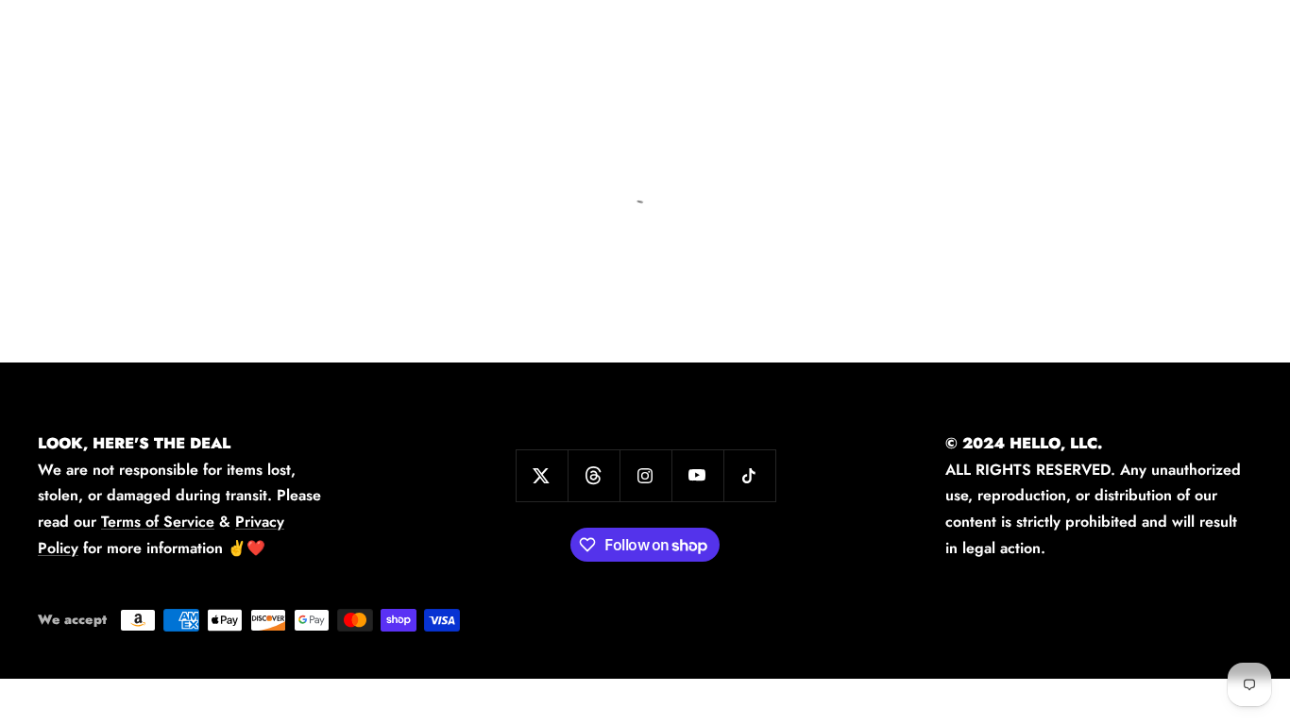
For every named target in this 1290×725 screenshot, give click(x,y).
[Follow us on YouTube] (697, 475)
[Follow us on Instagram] (645, 475)
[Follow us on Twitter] (542, 475)
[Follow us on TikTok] (749, 475)
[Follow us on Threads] (594, 475)
